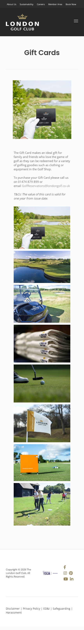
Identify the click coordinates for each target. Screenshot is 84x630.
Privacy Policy (31, 608)
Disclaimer (13, 608)
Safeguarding (62, 608)
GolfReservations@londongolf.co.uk (46, 186)
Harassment (14, 612)
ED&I (46, 608)
